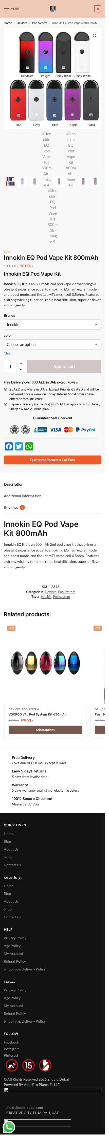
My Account (13, 953)
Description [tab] (13, 484)
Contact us (12, 865)
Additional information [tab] (22, 496)
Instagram (12, 1049)
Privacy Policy (15, 938)
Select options (45, 730)
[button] (97, 8)
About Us (11, 849)
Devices (22, 23)
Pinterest (11, 1055)
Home (8, 23)
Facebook (11, 1042)
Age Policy (12, 946)
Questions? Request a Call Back (52, 460)
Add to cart (64, 366)
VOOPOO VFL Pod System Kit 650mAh (38, 714)
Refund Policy (15, 961)
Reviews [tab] (13, 507)
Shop (8, 857)
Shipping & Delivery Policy (25, 969)
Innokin (46, 597)
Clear (8, 353)
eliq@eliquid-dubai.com (23, 1107)
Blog (7, 841)
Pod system (61, 597)
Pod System (39, 23)
